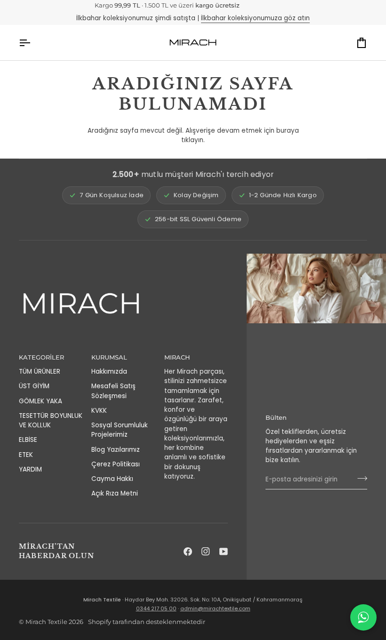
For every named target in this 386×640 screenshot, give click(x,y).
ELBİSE (28, 439)
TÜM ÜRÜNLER (39, 371)
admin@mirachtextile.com (215, 608)
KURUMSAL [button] (109, 357)
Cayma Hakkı (112, 478)
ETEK (26, 454)
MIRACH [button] (177, 357)
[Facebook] (188, 551)
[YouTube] (223, 551)
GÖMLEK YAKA (40, 401)
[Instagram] (205, 551)
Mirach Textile (46, 621)
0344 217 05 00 (156, 608)
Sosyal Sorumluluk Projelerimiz (119, 430)
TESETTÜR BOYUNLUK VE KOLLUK (50, 420)
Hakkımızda (109, 371)
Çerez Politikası (115, 464)
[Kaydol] (359, 478)
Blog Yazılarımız (115, 449)
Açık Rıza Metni (114, 493)
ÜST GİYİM (34, 386)
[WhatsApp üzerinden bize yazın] (363, 617)
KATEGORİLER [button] (41, 357)
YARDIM (30, 469)
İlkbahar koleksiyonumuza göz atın (255, 18)
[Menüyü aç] (33, 42)
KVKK (99, 410)
